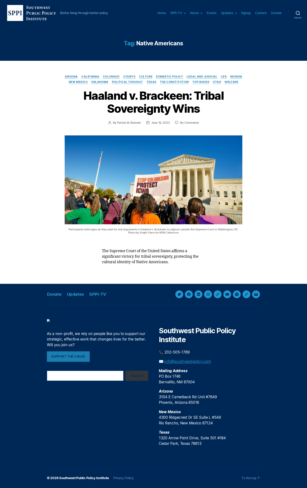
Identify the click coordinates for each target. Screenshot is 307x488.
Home (161, 13)
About (194, 13)
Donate (276, 13)
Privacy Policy (123, 478)
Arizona (71, 76)
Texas (151, 82)
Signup (246, 13)
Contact (261, 13)
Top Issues (200, 82)
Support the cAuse (68, 356)
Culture (145, 76)
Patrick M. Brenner (129, 122)
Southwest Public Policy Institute (84, 478)
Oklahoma (99, 82)
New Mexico (78, 82)
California (90, 76)
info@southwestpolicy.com (187, 361)
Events (212, 13)
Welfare (231, 82)
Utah (217, 82)
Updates (227, 13)
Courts (129, 76)
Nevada (236, 76)
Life (224, 76)
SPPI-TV (176, 13)
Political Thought (127, 82)
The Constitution (174, 82)
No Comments (189, 122)
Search (137, 376)
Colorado (111, 76)
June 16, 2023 (160, 122)
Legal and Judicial (202, 76)
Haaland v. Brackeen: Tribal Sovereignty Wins (153, 102)
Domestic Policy (169, 76)
